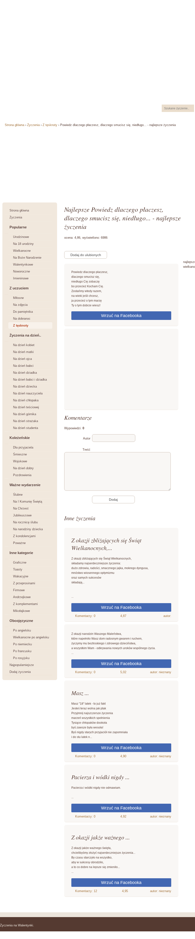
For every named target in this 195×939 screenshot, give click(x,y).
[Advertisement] (121, 370)
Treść (86, 449)
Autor (86, 438)
